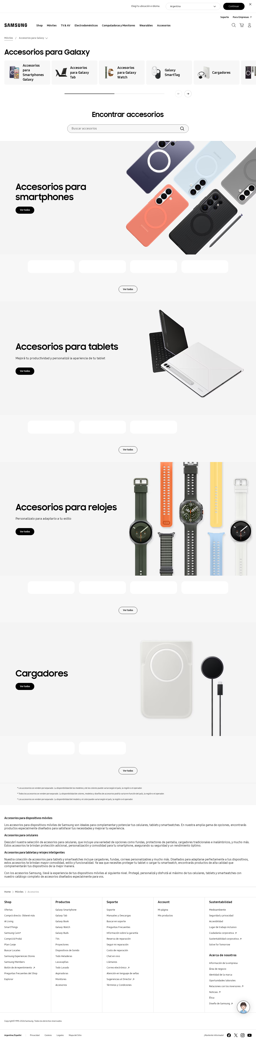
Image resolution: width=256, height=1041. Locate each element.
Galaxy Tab (61, 915)
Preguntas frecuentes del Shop (20, 973)
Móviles (8, 37)
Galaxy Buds (62, 933)
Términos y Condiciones (119, 985)
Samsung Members (14, 962)
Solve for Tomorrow (219, 944)
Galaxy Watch (62, 927)
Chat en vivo (113, 956)
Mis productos (165, 915)
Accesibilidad (216, 921)
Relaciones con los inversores (225, 986)
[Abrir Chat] (243, 1007)
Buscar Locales (12, 950)
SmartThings (11, 927)
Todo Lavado (62, 967)
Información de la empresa (223, 963)
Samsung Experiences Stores (19, 956)
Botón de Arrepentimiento (18, 967)
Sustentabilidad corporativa (224, 938)
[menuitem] (39, 26)
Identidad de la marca (220, 974)
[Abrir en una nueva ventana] (229, 1035)
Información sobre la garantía (122, 933)
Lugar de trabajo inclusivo (223, 927)
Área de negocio (217, 968)
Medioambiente (217, 909)
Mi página (163, 909)
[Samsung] (16, 25)
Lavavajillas (61, 962)
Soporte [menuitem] (224, 17)
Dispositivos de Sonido (67, 950)
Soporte (111, 909)
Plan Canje (10, 944)
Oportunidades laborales (222, 980)
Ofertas (8, 909)
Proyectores (62, 944)
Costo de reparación (117, 950)
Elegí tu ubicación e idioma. (145, 6)
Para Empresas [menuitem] (241, 17)
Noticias (213, 992)
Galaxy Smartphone (65, 909)
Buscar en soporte (116, 921)
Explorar (8, 979)
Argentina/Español (12, 1035)
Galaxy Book (62, 921)
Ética (211, 997)
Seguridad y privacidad (221, 915)
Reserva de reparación (119, 938)
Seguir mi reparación (117, 944)
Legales (60, 1035)
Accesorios (61, 985)
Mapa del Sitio (75, 1035)
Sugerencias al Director (119, 979)
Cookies (48, 1035)
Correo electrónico (117, 967)
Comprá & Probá (13, 938)
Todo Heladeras (63, 956)
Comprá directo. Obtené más (19, 915)
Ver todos (25, 209)
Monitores (60, 979)
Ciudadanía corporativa (221, 933)
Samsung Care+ (12, 933)
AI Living (8, 921)
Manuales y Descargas (119, 915)
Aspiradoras (61, 973)
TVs (57, 938)
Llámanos (112, 962)
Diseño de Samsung (220, 1003)
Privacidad (35, 1035)
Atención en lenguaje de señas (123, 973)
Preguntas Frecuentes (118, 927)
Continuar (234, 6)
